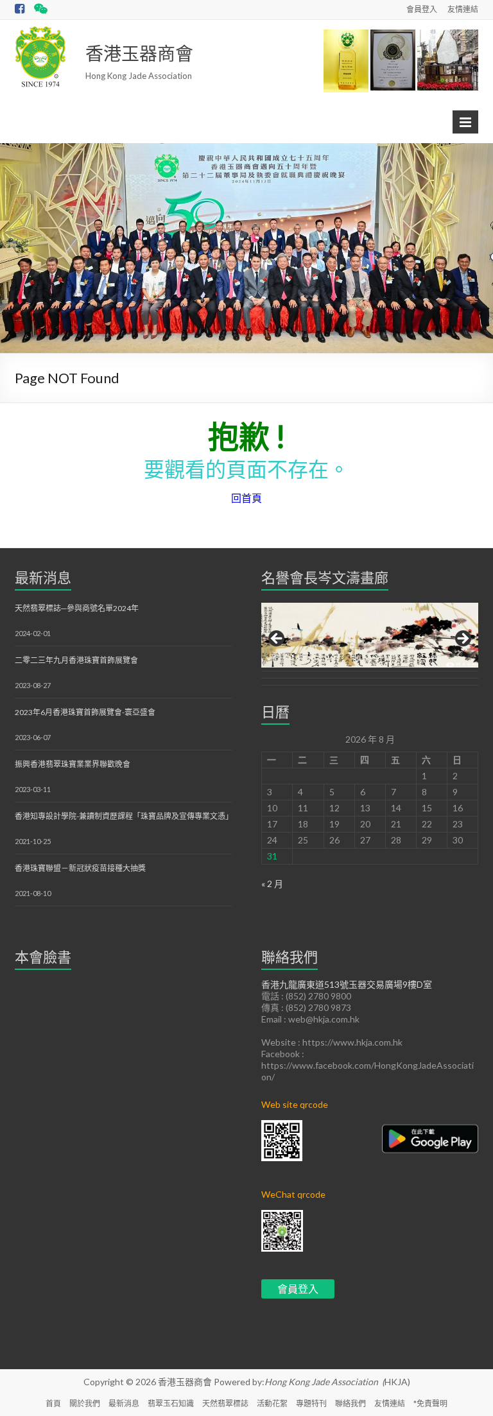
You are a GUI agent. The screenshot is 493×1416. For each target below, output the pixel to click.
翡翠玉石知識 (171, 1403)
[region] (369, 643)
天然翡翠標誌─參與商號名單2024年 (77, 608)
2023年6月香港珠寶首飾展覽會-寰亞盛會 (85, 712)
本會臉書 (43, 956)
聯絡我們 (350, 1403)
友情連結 (462, 9)
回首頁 (246, 498)
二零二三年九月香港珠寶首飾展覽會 (76, 660)
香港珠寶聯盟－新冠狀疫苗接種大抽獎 (80, 868)
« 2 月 (272, 883)
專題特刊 (311, 1403)
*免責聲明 (430, 1403)
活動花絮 (272, 1403)
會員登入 (421, 9)
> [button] (462, 639)
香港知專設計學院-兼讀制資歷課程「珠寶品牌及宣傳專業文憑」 (124, 816)
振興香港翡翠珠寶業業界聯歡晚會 (72, 764)
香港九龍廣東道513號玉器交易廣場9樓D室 (346, 984)
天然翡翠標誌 (225, 1403)
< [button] (277, 639)
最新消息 (43, 577)
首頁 (53, 1403)
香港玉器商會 (139, 53)
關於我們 (84, 1403)
